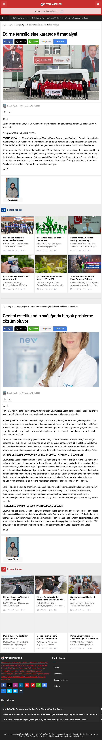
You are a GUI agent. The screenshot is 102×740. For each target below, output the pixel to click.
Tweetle (22, 42)
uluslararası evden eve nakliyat (35, 662)
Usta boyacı (32, 674)
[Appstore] (3, 691)
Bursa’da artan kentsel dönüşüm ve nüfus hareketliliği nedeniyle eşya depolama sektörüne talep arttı (50, 18)
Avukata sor (13, 676)
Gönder (35, 42)
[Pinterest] (33, 685)
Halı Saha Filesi (20, 674)
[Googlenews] (44, 685)
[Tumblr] (21, 691)
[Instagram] (15, 685)
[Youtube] (27, 685)
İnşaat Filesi (30, 671)
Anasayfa (9, 25)
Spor (24, 25)
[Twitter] (9, 685)
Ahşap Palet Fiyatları (16, 671)
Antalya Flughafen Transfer (12, 665)
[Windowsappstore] (15, 691)
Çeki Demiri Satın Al (34, 736)
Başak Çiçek (12, 106)
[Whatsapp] (38, 685)
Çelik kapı (79, 736)
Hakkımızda (58, 674)
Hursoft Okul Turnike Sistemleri (14, 668)
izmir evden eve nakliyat (11, 662)
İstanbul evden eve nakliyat (36, 665)
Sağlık (24, 307)
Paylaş (9, 42)
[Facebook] (3, 685)
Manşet (19, 25)
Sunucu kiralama (50, 736)
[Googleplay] (9, 691)
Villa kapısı (61, 736)
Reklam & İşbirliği (61, 680)
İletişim (57, 686)
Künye (56, 667)
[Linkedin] (21, 685)
